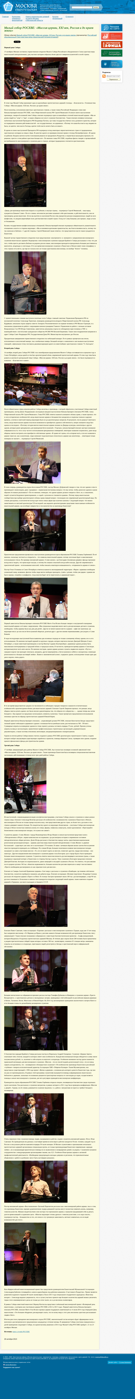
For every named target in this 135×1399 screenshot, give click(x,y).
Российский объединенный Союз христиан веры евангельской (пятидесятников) (50, 36)
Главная (5, 17)
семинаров (53, 8)
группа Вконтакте (10, 1365)
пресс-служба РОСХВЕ (21, 1331)
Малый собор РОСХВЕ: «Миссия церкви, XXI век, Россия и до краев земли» (46, 35)
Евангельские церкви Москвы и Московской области (50, 6)
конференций (62, 8)
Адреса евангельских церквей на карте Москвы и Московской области (37, 18)
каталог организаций (60, 10)
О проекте (70, 17)
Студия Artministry (125, 1362)
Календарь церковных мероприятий (17, 18)
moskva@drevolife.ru (101, 1357)
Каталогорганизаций (57, 17)
